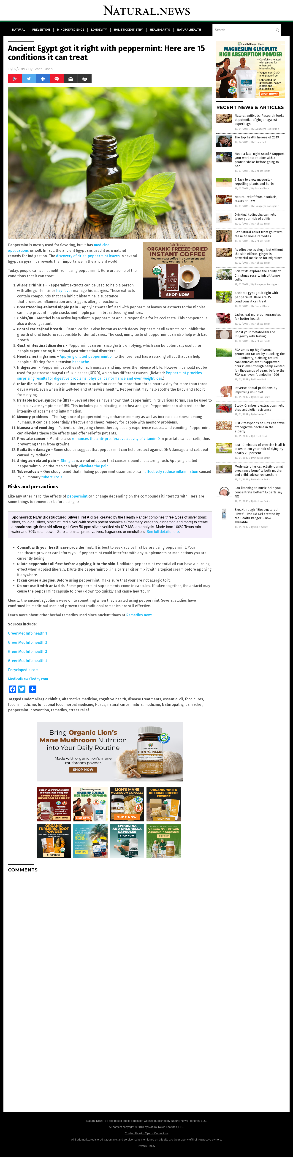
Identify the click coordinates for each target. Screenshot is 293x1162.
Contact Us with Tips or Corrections (146, 1133)
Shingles (68, 460)
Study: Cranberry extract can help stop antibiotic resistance (259, 408)
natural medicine (145, 704)
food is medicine (22, 704)
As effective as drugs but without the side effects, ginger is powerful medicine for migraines (259, 254)
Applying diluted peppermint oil (86, 356)
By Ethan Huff (258, 142)
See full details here (162, 532)
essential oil (173, 699)
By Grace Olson (260, 188)
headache (80, 362)
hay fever (64, 291)
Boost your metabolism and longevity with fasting (255, 334)
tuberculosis (51, 477)
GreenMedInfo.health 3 (27, 651)
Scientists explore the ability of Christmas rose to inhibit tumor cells (258, 275)
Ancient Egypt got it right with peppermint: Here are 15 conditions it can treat (256, 297)
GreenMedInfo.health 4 (27, 661)
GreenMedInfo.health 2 (27, 642)
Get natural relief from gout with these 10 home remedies (258, 234)
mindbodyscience (70, 29)
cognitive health (112, 699)
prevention (41, 29)
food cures (194, 699)
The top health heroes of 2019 (257, 137)
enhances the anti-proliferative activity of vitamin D (116, 439)
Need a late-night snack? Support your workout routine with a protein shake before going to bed (259, 160)
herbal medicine (79, 704)
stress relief (79, 710)
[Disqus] (110, 933)
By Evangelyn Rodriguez (265, 128)
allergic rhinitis (47, 699)
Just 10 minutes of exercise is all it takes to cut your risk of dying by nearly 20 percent (260, 449)
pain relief (193, 704)
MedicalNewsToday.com (28, 679)
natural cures (118, 704)
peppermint (77, 496)
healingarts (160, 29)
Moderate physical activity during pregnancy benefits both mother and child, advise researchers (259, 471)
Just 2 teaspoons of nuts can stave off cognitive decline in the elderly (260, 427)
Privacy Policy (146, 1146)
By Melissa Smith (260, 170)
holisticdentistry (128, 29)
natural (18, 29)
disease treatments (144, 699)
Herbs (100, 704)
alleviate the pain (94, 466)
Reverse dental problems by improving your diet (256, 390)
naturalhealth (189, 29)
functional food (51, 704)
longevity (99, 29)
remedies (59, 710)
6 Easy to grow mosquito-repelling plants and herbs (254, 182)
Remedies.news (139, 615)
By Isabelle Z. (259, 414)
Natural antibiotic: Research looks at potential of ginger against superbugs (259, 120)
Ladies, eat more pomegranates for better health (258, 317)
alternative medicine (79, 699)
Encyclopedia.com (23, 670)
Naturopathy (172, 704)
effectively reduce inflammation (171, 471)
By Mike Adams (259, 527)
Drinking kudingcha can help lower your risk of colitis (255, 217)
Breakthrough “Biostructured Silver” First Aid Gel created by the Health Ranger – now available (257, 516)
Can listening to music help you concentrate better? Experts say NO (258, 492)
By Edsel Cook (259, 436)
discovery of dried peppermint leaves (88, 256)
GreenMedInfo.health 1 (27, 633)
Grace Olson (43, 69)
